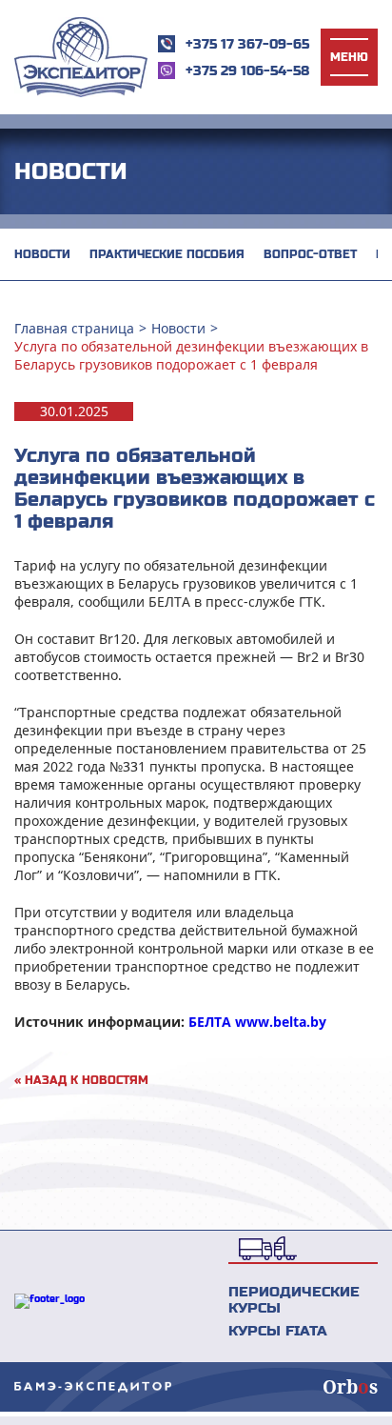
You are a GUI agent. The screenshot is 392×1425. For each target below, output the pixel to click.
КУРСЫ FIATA (277, 1330)
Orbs (350, 1387)
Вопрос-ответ (310, 254)
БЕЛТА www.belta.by (257, 1022)
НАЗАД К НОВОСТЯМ (81, 1080)
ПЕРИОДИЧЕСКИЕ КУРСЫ (294, 1299)
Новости (42, 254)
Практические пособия (167, 254)
